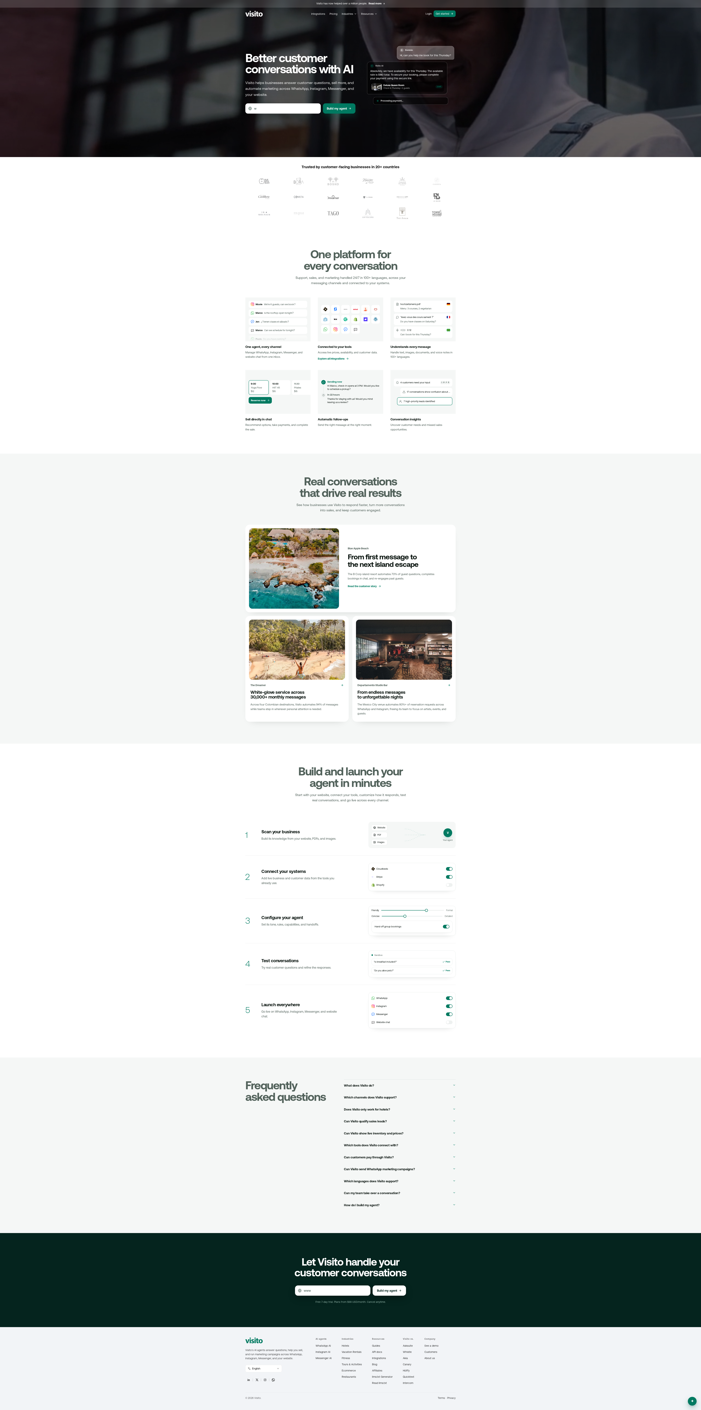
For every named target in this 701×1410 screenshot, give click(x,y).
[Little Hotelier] (365, 309)
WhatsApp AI (323, 1345)
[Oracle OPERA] (375, 309)
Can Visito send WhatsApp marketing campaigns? (379, 1169)
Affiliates (377, 1370)
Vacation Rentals (351, 1351)
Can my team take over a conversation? (372, 1193)
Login (429, 13)
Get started (442, 13)
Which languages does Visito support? (371, 1181)
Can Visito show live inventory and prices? (373, 1133)
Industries (347, 13)
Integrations (318, 13)
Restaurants (349, 1376)
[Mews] (345, 309)
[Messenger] (345, 329)
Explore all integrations (331, 358)
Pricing (333, 13)
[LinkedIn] (248, 1380)
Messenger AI (324, 1358)
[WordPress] (375, 319)
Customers (430, 1351)
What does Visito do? (359, 1085)
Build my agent (337, 108)
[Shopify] (355, 319)
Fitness (346, 1358)
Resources (367, 13)
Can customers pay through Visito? (369, 1157)
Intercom (408, 1383)
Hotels (345, 1345)
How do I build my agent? (362, 1205)
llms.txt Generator (382, 1376)
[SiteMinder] (335, 309)
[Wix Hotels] (335, 319)
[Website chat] (355, 329)
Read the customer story (362, 586)
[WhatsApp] (325, 329)
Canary (407, 1364)
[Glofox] (345, 319)
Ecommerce (349, 1370)
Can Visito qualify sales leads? (365, 1121)
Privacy (451, 1397)
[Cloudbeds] (325, 309)
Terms (441, 1397)
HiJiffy (406, 1370)
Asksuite (408, 1345)
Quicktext (408, 1376)
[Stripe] (365, 319)
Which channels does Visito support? (370, 1097)
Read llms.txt (379, 1383)
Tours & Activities (352, 1364)
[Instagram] (335, 329)
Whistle (407, 1351)
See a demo (431, 1345)
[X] (257, 1380)
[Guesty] (325, 319)
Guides (376, 1345)
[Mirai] (355, 309)
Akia (405, 1358)
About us (429, 1358)
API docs (377, 1351)
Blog (374, 1364)
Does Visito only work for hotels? (367, 1109)
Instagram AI (323, 1351)
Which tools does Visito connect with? (371, 1145)
